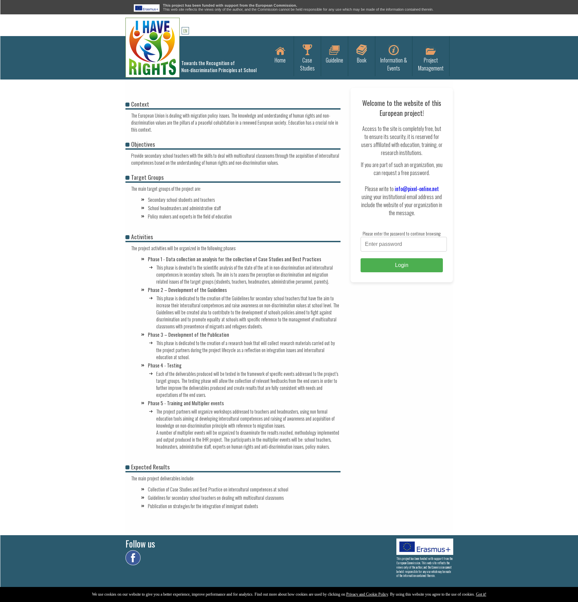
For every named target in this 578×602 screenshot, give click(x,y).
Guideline (334, 60)
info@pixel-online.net (417, 189)
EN (185, 30)
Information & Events (393, 64)
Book (361, 60)
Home (280, 60)
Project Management (431, 64)
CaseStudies (307, 64)
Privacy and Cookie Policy (367, 594)
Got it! (481, 594)
